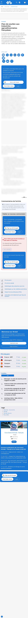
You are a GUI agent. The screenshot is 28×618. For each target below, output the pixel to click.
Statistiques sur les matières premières (16, 289)
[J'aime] (11, 61)
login (18, 86)
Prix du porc (8, 280)
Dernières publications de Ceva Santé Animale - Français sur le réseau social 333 (13, 448)
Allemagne (8, 360)
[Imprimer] (7, 61)
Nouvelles (6, 415)
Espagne (7, 363)
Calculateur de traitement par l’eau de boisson (15, 295)
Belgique (7, 366)
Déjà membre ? (14, 346)
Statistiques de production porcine (14, 286)
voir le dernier (7, 249)
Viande (5, 411)
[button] (13, 82)
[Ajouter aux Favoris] (3, 61)
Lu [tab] (7, 375)
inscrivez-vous (9, 86)
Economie (3, 21)
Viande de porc (8, 413)
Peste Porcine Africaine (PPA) (13, 292)
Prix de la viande (9, 283)
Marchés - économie (9, 410)
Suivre (14, 441)
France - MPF (8, 357)
